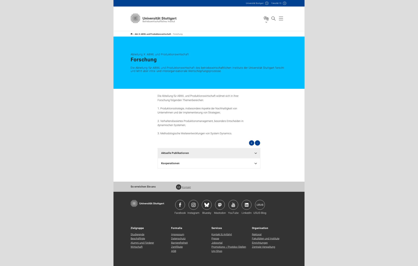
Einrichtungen (260, 242)
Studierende (137, 234)
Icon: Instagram (193, 205)
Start (131, 34)
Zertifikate (177, 246)
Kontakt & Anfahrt (221, 234)
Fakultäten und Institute (265, 238)
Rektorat (257, 234)
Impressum (177, 234)
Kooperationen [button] (170, 163)
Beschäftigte (138, 238)
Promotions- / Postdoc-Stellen (228, 246)
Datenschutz (178, 238)
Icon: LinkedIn (246, 205)
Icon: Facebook (180, 205)
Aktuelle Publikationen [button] (175, 153)
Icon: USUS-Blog (260, 205)
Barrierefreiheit (179, 242)
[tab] (209, 153)
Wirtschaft (137, 246)
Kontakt (186, 187)
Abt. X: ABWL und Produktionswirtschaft (153, 34)
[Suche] (273, 18)
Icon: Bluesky (207, 205)
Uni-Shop (216, 251)
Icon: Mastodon (220, 205)
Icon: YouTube (233, 205)
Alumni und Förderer (142, 242)
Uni (255, 3)
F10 (276, 3)
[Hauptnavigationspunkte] (281, 18)
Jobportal (217, 242)
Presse (215, 238)
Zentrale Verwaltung (263, 246)
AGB (173, 251)
